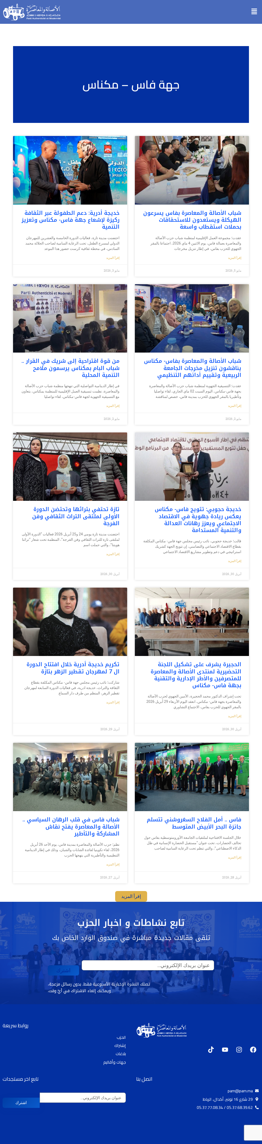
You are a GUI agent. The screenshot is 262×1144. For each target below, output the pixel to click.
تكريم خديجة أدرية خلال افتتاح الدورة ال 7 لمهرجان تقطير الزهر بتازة (73, 667)
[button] (254, 11)
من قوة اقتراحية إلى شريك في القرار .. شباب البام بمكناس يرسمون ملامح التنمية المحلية (70, 368)
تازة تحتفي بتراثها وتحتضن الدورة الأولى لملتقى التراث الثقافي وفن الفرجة (75, 516)
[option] (249, 1140)
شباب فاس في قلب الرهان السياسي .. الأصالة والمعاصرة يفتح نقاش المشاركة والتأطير (71, 826)
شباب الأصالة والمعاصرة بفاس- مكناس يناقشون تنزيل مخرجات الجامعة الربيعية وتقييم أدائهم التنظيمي (192, 368)
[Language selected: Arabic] (247, 1139)
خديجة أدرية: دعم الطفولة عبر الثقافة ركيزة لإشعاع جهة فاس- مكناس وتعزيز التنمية (70, 220)
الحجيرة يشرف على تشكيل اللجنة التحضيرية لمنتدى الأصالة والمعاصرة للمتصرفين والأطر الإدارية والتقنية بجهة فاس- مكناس (196, 675)
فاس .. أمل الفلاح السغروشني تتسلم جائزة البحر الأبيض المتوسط (194, 823)
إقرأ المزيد (234, 258)
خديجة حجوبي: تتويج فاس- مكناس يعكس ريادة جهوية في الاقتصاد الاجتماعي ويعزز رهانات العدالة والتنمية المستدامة (198, 519)
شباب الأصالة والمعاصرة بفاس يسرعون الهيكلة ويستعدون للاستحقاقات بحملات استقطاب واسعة (192, 220)
